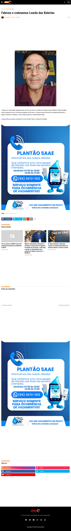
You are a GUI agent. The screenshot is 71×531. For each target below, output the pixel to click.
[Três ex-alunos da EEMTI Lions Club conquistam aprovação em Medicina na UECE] (12, 236)
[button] (2, 2)
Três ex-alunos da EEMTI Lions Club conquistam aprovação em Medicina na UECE (11, 245)
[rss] (41, 519)
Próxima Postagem (64, 305)
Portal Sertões (40, 527)
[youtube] (33, 519)
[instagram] (37, 519)
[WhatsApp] (24, 219)
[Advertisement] (33, 34)
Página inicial (4, 9)
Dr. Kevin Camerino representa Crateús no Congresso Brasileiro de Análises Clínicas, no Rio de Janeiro (58, 245)
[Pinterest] (27, 219)
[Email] (31, 219)
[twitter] (29, 519)
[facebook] (26, 519)
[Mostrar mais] (34, 219)
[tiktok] (45, 519)
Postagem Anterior (7, 305)
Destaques (13, 213)
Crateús (12, 9)
